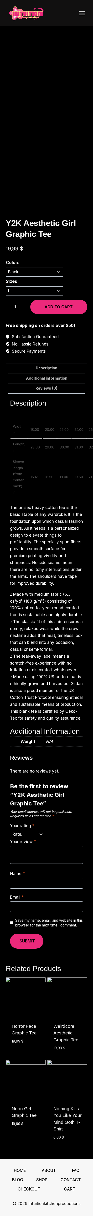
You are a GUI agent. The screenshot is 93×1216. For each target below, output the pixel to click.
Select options (20, 1052)
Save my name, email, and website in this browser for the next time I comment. (49, 922)
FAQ (75, 1170)
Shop (41, 1179)
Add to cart (59, 307)
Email (17, 897)
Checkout (29, 1189)
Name (17, 873)
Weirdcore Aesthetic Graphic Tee (65, 1033)
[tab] (46, 368)
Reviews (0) (46, 388)
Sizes (11, 281)
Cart (69, 1189)
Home (20, 1170)
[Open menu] (81, 13)
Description (46, 368)
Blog (17, 1179)
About (49, 1170)
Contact (71, 1179)
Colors (13, 262)
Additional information (46, 378)
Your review (23, 841)
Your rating (22, 825)
